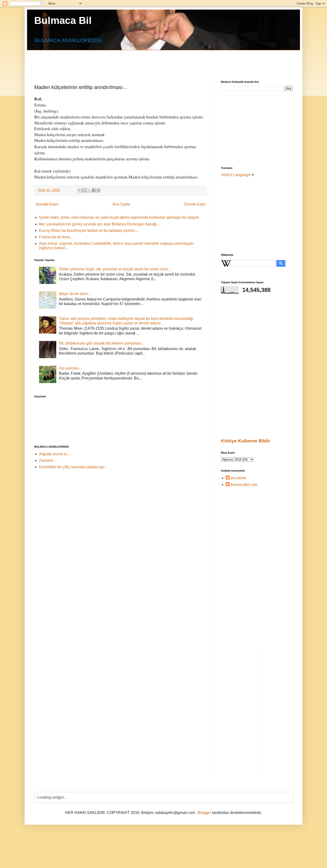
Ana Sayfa (121, 204)
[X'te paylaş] (89, 190)
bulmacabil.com (244, 485)
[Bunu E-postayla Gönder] (80, 190)
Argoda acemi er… (55, 454)
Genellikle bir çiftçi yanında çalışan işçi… (73, 467)
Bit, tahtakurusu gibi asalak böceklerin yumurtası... (101, 343)
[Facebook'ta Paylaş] (93, 190)
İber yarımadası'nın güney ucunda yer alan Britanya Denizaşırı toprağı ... (100, 224)
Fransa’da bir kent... (56, 237)
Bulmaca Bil (63, 20)
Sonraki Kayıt (46, 204)
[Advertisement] (150, 61)
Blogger (204, 813)
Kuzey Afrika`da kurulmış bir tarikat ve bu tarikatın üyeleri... (88, 230)
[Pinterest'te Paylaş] (98, 190)
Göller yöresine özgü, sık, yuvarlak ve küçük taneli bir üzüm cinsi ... (115, 269)
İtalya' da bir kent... (74, 294)
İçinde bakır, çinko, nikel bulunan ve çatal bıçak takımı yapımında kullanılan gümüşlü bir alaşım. (119, 217)
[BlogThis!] (84, 190)
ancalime (238, 478)
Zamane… (48, 460)
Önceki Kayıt (194, 204)
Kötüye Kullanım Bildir (245, 440)
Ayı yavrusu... (70, 368)
